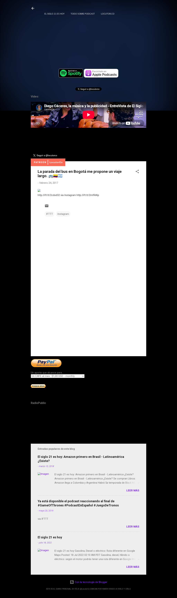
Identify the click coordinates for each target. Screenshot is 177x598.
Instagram (63, 214)
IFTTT (49, 214)
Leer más (132, 490)
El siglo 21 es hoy (50, 537)
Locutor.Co (107, 14)
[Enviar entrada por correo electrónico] (47, 207)
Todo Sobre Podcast (83, 14)
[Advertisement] (88, 324)
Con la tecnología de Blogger (90, 582)
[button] (137, 172)
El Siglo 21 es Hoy (54, 14)
